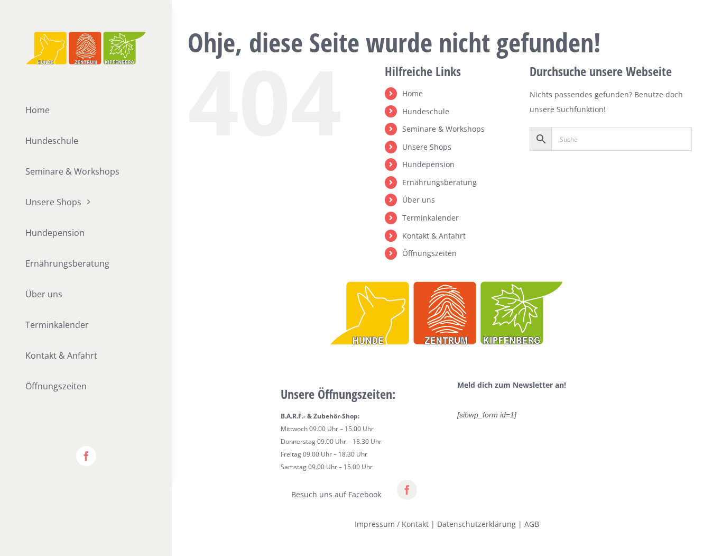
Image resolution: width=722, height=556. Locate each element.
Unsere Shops (426, 147)
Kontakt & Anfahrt (434, 236)
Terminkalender (430, 218)
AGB (531, 524)
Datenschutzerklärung (476, 524)
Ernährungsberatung (439, 182)
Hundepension (428, 164)
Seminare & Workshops (443, 129)
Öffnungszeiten (429, 253)
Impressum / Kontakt (392, 524)
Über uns (418, 200)
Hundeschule (425, 111)
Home (412, 93)
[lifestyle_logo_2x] (85, 35)
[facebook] (86, 456)
